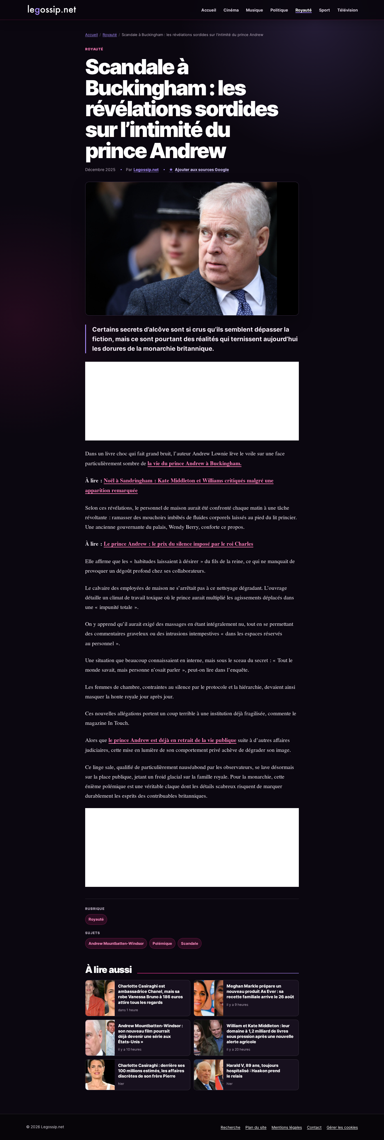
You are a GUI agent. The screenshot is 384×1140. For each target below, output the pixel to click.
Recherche (230, 1127)
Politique (279, 10)
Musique (254, 10)
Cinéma (231, 10)
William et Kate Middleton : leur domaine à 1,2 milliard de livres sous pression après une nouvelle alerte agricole (260, 1033)
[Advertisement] (192, 401)
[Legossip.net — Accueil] (51, 10)
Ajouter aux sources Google (202, 169)
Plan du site (255, 1127)
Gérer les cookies (342, 1127)
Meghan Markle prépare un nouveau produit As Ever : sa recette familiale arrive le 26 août (260, 991)
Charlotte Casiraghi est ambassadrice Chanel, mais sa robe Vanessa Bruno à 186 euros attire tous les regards (150, 994)
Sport (324, 10)
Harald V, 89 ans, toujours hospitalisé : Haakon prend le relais (253, 1071)
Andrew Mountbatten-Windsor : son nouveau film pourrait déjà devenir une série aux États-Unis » (150, 1033)
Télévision (347, 10)
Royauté (303, 10)
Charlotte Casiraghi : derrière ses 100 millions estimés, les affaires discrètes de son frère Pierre (151, 1071)
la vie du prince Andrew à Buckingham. (194, 463)
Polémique (162, 943)
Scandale (189, 943)
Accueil (208, 10)
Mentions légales (287, 1127)
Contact (314, 1127)
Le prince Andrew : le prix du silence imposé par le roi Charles (178, 543)
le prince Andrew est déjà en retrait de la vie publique (172, 740)
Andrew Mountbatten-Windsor (116, 943)
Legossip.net (146, 169)
